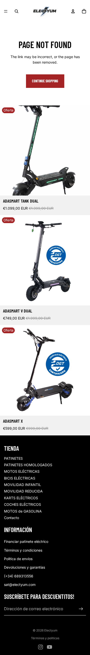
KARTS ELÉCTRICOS (21, 498)
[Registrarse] (81, 609)
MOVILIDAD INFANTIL (22, 484)
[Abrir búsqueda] (16, 11)
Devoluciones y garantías (24, 567)
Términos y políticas (45, 638)
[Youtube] (49, 647)
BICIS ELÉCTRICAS (19, 478)
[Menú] (6, 11)
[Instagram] (41, 647)
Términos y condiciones (23, 550)
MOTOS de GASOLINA (23, 511)
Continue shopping (45, 81)
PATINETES (13, 458)
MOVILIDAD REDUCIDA (23, 491)
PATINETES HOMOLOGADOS (28, 465)
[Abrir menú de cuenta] (73, 11)
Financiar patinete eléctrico (26, 541)
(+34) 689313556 (18, 576)
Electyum (51, 630)
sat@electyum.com (20, 584)
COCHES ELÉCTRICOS (22, 504)
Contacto (11, 518)
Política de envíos (18, 559)
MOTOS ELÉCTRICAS (22, 471)
